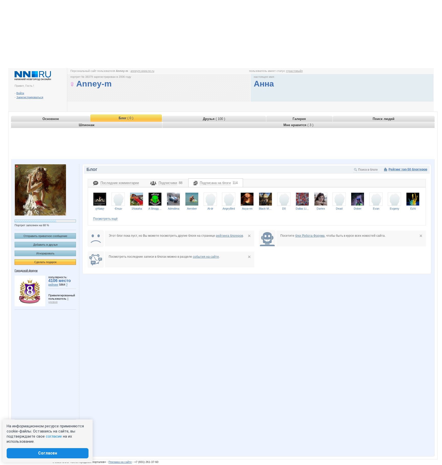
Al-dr (210, 208)
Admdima (173, 208)
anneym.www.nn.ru (142, 70)
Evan (376, 208)
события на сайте (206, 256)
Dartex (321, 208)
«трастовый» (294, 70)
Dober (357, 208)
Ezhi (413, 208)
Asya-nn (247, 208)
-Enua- (118, 208)
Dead (339, 208)
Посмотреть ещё (105, 219)
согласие (54, 436)
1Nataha (136, 208)
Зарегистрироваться (29, 97)
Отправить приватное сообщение (45, 235)
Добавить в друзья (45, 244)
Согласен (47, 453)
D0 (284, 208)
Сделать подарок (45, 262)
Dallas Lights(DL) (302, 208)
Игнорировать (45, 253)
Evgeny (394, 208)
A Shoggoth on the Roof (155, 208)
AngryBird (229, 208)
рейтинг (53, 284)
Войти (20, 93)
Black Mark (265, 208)
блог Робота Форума (310, 235)
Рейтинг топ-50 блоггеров (408, 169)
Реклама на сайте (120, 461)
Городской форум (26, 270)
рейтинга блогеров (229, 235)
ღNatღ (99, 208)
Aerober (192, 208)
